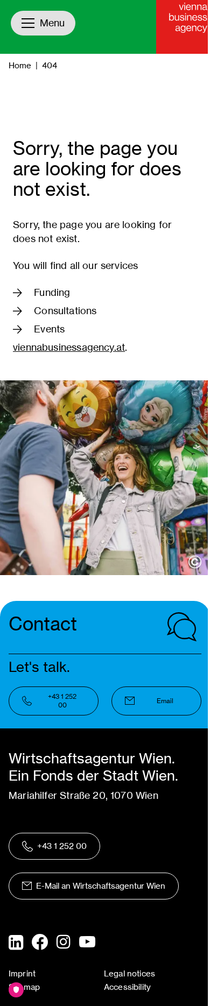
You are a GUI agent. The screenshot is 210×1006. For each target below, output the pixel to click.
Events (49, 329)
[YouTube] (87, 942)
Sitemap (24, 987)
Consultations (65, 310)
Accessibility (127, 987)
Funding (52, 292)
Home (20, 65)
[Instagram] (64, 942)
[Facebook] (40, 942)
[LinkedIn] (16, 942)
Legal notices (129, 973)
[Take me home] (183, 27)
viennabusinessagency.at (69, 347)
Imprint (22, 973)
